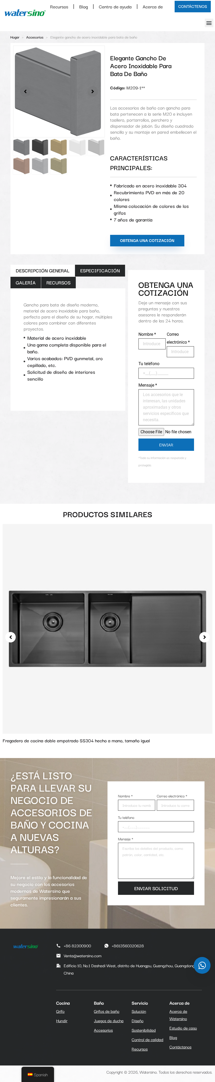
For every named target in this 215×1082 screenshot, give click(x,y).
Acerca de (153, 6)
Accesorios (35, 37)
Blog (83, 6)
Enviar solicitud (156, 888)
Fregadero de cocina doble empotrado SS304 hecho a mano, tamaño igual (76, 740)
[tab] (42, 271)
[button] (209, 23)
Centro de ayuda (115, 6)
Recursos (59, 6)
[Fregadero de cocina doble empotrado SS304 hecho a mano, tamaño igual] (107, 627)
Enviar (166, 444)
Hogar (14, 37)
